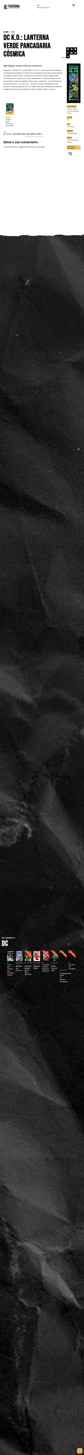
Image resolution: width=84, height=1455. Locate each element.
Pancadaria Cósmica (34, 134)
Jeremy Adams (72, 133)
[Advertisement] (75, 192)
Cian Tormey (71, 140)
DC (4, 134)
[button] (73, 5)
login (21, 147)
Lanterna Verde (18, 134)
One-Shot (70, 126)
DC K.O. (9, 134)
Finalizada (28, 953)
